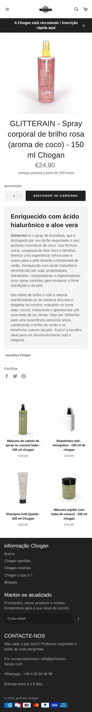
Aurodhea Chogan (18, 355)
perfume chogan (27, 698)
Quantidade (13, 186)
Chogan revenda (17, 568)
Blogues (10, 582)
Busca (9, 554)
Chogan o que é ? (18, 575)
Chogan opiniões (17, 561)
